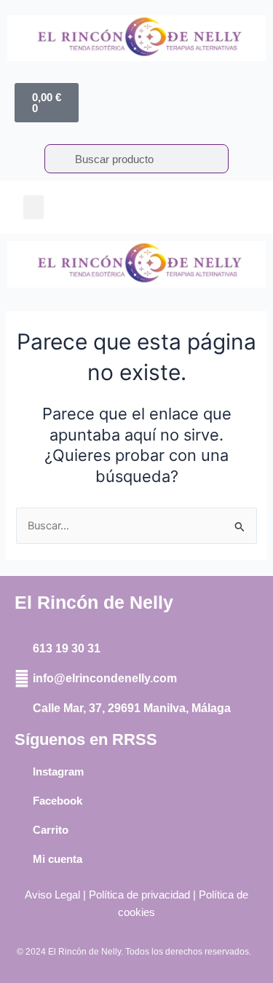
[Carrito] (22, 830)
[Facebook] (22, 801)
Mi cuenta (57, 859)
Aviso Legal (52, 895)
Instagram (58, 771)
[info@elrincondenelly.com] (22, 678)
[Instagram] (22, 772)
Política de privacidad (139, 895)
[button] (33, 207)
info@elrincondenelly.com (105, 678)
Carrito (50, 830)
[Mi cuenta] (22, 859)
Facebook (57, 800)
